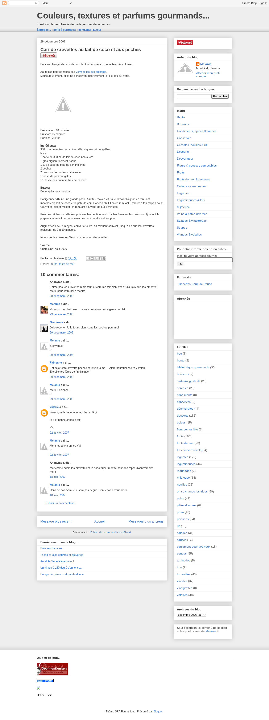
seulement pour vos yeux (193, 546)
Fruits (181, 172)
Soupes (182, 227)
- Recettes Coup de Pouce (194, 284)
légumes (182, 457)
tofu (179, 567)
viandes (182, 581)
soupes (182, 553)
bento (181, 360)
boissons (183, 374)
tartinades (183, 560)
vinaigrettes (184, 588)
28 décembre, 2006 (61, 296)
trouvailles (183, 574)
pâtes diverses (186, 505)
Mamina (55, 304)
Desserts (183, 151)
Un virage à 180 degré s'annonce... (61, 567)
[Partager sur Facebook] (100, 258)
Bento (181, 117)
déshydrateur (186, 408)
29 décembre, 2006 (61, 314)
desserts (182, 415)
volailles (182, 595)
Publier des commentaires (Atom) (110, 532)
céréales (182, 388)
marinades (184, 470)
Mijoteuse (183, 207)
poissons (183, 519)
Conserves (184, 138)
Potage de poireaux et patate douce (62, 574)
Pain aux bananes (51, 548)
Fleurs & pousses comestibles (197, 165)
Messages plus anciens (146, 521)
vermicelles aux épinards (91, 71)
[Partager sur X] (96, 258)
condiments (184, 395)
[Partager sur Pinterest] (104, 258)
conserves (184, 402)
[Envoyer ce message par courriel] (88, 258)
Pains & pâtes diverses (192, 214)
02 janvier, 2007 (59, 432)
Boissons (183, 124)
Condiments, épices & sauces (196, 131)
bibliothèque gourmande (193, 367)
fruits (54, 264)
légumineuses (186, 464)
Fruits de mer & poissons (193, 179)
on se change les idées (192, 491)
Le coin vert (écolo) (190, 450)
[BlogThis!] (92, 258)
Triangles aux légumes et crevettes (61, 554)
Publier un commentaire (60, 503)
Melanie (211, 631)
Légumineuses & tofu (191, 200)
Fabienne (56, 362)
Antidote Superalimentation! (57, 561)
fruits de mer (66, 264)
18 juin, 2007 (57, 476)
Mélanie (55, 340)
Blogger (157, 711)
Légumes (183, 193)
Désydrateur (185, 158)
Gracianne (56, 322)
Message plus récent (55, 521)
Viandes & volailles (189, 234)
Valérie (54, 407)
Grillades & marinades (191, 186)
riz (178, 526)
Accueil (99, 521)
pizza (180, 512)
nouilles (182, 484)
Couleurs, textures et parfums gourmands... (123, 15)
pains (180, 498)
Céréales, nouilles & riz (192, 145)
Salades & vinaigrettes (192, 220)
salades (182, 533)
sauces (181, 539)
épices (181, 422)
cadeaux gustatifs (188, 381)
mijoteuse (183, 477)
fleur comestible (187, 429)
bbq (179, 353)
